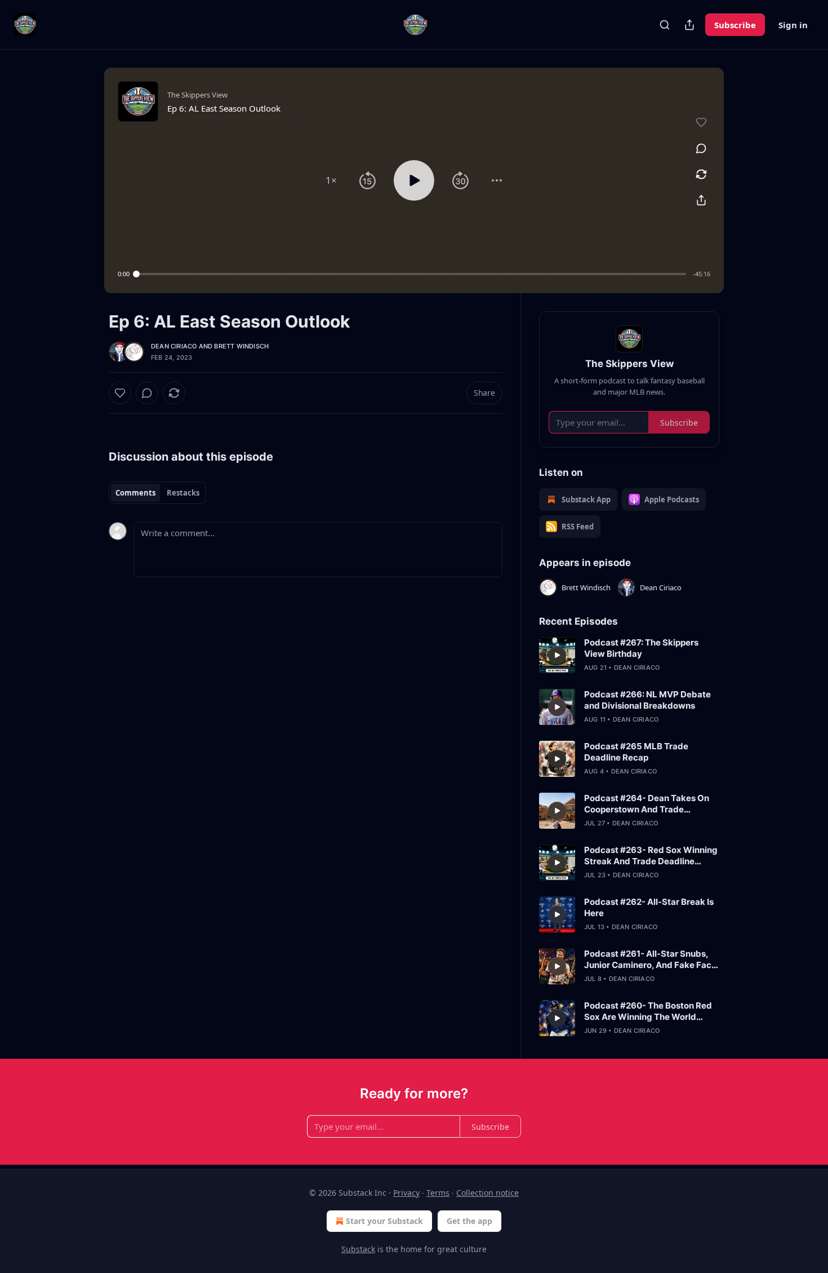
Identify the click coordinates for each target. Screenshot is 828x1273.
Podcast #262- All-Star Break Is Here (649, 907)
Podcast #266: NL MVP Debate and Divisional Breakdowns (647, 700)
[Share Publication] (689, 25)
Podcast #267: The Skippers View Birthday (641, 648)
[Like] (120, 393)
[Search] (664, 25)
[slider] (411, 274)
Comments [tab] (135, 493)
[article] (629, 655)
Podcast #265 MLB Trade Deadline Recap (636, 752)
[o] (557, 655)
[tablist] (157, 492)
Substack (358, 1249)
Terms (437, 1192)
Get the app (469, 1220)
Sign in (793, 24)
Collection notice (487, 1192)
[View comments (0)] (701, 148)
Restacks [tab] (183, 493)
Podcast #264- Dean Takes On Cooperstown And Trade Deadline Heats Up (646, 804)
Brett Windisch (241, 346)
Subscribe (735, 24)
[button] (331, 180)
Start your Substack (384, 1220)
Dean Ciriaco (174, 346)
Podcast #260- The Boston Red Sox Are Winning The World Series (648, 1011)
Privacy (406, 1192)
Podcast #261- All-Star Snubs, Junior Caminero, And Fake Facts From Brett (651, 959)
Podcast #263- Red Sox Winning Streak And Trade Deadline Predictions (651, 856)
